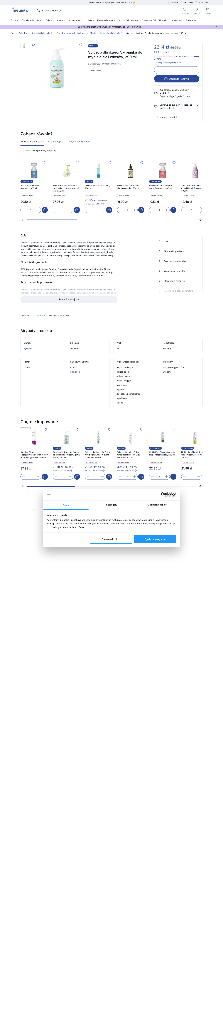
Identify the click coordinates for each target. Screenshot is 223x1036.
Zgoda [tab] (66, 505)
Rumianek (75, 371)
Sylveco (28, 348)
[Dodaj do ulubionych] (80, 44)
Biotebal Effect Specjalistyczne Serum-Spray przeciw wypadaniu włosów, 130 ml (34, 455)
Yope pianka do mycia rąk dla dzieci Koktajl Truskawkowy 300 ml (194, 188)
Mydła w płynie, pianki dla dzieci (106, 33)
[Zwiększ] (196, 70)
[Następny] (200, 219)
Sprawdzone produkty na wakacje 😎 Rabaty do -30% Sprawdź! (109, 27)
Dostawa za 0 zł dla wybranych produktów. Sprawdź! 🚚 (111, 2)
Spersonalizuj (109, 539)
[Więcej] (196, 117)
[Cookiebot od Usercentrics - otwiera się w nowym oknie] (163, 494)
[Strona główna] (12, 33)
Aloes (73, 367)
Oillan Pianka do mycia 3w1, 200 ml (97, 186)
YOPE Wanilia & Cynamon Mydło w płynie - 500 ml (128, 186)
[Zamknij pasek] (216, 27)
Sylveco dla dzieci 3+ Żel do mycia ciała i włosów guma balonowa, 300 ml (97, 455)
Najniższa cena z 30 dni (93, 204)
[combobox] (104, 10)
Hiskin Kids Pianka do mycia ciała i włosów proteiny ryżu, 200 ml (194, 455)
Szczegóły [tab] (111, 504)
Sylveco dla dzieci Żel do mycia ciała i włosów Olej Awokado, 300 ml (128, 455)
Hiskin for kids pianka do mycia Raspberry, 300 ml (160, 186)
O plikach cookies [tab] (157, 504)
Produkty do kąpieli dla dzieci (70, 33)
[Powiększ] (33, 45)
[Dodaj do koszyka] (45, 210)
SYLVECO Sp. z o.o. (38, 315)
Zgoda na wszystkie (155, 539)
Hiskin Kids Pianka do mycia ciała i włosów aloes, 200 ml (162, 453)
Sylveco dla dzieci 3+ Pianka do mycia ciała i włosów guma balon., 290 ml (66, 455)
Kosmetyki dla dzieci (42, 33)
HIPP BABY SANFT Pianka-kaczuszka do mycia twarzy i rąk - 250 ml (66, 188)
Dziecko (23, 33)
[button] (120, 64)
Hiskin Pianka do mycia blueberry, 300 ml (30, 186)
